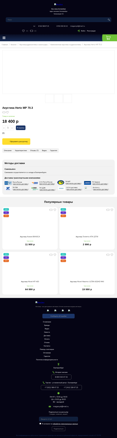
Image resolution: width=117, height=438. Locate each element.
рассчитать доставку (20, 184)
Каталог (14, 45)
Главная (5, 45)
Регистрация (91, 31)
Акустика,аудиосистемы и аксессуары (33, 45)
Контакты (47, 346)
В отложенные (55, 210)
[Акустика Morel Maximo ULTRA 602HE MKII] (87, 267)
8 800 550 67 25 (61, 377)
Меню (4, 37)
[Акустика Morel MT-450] (30, 267)
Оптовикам (47, 353)
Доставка (47, 335)
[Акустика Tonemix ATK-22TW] (87, 222)
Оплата (46, 339)
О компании (47, 322)
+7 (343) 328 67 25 (71, 387)
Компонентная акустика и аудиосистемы (66, 45)
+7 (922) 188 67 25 (52, 387)
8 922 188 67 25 (43, 26)
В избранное (7, 112)
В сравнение (4, 112)
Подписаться (58, 429)
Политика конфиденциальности (47, 360)
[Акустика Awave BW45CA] (30, 222)
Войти (83, 31)
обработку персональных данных (65, 424)
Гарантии (47, 356)
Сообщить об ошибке (58, 316)
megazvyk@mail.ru (77, 26)
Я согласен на (60, 424)
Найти (109, 19)
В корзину (20, 128)
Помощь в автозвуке (47, 349)
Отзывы (47, 342)
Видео (47, 329)
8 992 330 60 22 (62, 26)
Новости (47, 332)
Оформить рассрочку (19, 141)
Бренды (47, 325)
